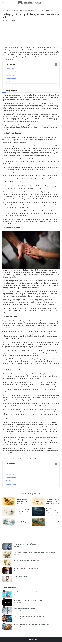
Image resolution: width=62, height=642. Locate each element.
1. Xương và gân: (9, 68)
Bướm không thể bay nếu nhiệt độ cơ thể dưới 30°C (22, 501)
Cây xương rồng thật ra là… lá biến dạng (26, 560)
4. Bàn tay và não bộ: (10, 78)
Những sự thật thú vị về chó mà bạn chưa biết (28, 568)
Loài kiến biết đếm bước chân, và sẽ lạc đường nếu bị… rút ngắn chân (52, 501)
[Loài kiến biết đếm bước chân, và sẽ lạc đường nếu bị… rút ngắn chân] (38, 501)
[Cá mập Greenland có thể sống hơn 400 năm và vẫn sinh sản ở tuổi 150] (38, 511)
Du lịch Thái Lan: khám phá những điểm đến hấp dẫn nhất (31, 624)
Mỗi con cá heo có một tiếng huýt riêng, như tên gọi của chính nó (23, 522)
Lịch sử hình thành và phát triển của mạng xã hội (29, 616)
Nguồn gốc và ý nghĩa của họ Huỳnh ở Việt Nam (28, 600)
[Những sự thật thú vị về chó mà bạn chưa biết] (7, 570)
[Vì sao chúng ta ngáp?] (7, 579)
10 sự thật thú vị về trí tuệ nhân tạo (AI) (25, 544)
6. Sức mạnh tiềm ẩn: (10, 85)
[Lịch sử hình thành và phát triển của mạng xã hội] (7, 618)
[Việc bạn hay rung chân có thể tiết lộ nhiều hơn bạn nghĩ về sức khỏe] (7, 554)
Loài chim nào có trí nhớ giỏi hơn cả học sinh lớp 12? (53, 522)
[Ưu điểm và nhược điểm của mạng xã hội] (7, 594)
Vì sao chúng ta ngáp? (21, 576)
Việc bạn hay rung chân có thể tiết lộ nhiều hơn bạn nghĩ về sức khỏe (35, 552)
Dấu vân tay (13, 459)
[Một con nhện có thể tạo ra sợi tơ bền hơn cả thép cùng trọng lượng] (8, 511)
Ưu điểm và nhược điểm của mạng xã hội (26, 592)
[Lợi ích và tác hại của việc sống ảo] (7, 610)
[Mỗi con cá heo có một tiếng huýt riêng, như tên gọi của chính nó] (8, 522)
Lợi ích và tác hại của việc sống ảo (24, 608)
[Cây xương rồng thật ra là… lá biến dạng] (7, 562)
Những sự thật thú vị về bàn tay (28, 459)
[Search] (59, 2)
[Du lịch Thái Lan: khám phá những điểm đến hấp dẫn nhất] (7, 627)
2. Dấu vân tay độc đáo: (11, 72)
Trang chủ (5, 10)
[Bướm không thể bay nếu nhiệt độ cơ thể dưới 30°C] (8, 501)
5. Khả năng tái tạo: (10, 81)
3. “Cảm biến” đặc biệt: (11, 75)
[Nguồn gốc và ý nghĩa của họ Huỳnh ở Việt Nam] (7, 602)
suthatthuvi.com (33, 639)
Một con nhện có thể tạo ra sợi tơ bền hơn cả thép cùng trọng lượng (23, 511)
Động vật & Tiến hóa (16, 10)
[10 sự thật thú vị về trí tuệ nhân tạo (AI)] (7, 546)
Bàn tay (5, 459)
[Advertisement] (31, 33)
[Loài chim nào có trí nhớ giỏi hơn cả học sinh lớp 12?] (38, 522)
